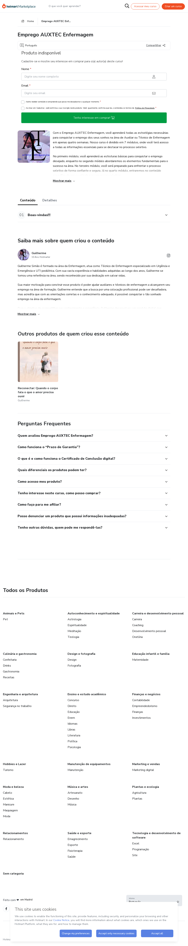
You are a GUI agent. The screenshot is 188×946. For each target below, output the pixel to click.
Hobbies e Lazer (14, 764)
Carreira (137, 619)
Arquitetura (10, 700)
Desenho (73, 799)
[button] (90, 215)
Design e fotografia (81, 654)
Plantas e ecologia (145, 787)
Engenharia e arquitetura (20, 694)
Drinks (7, 666)
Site (135, 855)
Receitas (8, 677)
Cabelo (7, 793)
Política (72, 741)
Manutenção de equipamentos (89, 764)
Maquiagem (10, 810)
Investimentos (141, 718)
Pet (5, 619)
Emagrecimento (78, 839)
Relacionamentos (15, 833)
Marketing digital (143, 770)
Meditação (74, 631)
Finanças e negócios (146, 694)
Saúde (72, 857)
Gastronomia (11, 671)
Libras (71, 730)
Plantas (137, 799)
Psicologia (74, 747)
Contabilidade (141, 700)
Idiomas (72, 724)
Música (72, 805)
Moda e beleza (13, 787)
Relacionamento (13, 839)
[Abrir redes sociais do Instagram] (168, 256)
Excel (135, 843)
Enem (71, 718)
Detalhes (49, 200)
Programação (140, 849)
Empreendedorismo (144, 706)
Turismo (8, 770)
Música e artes (78, 787)
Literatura (74, 735)
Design (72, 660)
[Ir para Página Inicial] (20, 6)
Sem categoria (13, 874)
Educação (74, 712)
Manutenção (75, 770)
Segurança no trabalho (17, 706)
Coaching (137, 625)
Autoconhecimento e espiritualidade (94, 613)
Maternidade (140, 660)
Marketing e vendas (146, 764)
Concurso (73, 700)
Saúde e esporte (79, 833)
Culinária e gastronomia (20, 654)
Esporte (73, 845)
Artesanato (75, 793)
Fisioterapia (75, 851)
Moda (6, 816)
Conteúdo (27, 200)
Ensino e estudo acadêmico (87, 694)
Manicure (8, 805)
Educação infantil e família (150, 654)
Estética (8, 799)
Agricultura (139, 793)
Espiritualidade (77, 625)
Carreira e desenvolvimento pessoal (158, 613)
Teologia (73, 637)
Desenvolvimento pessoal (149, 631)
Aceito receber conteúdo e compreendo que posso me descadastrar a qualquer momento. (63, 101)
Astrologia (74, 619)
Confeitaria (10, 660)
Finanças (137, 712)
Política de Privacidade (145, 108)
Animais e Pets (13, 613)
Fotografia (74, 666)
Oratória (137, 637)
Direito (72, 706)
